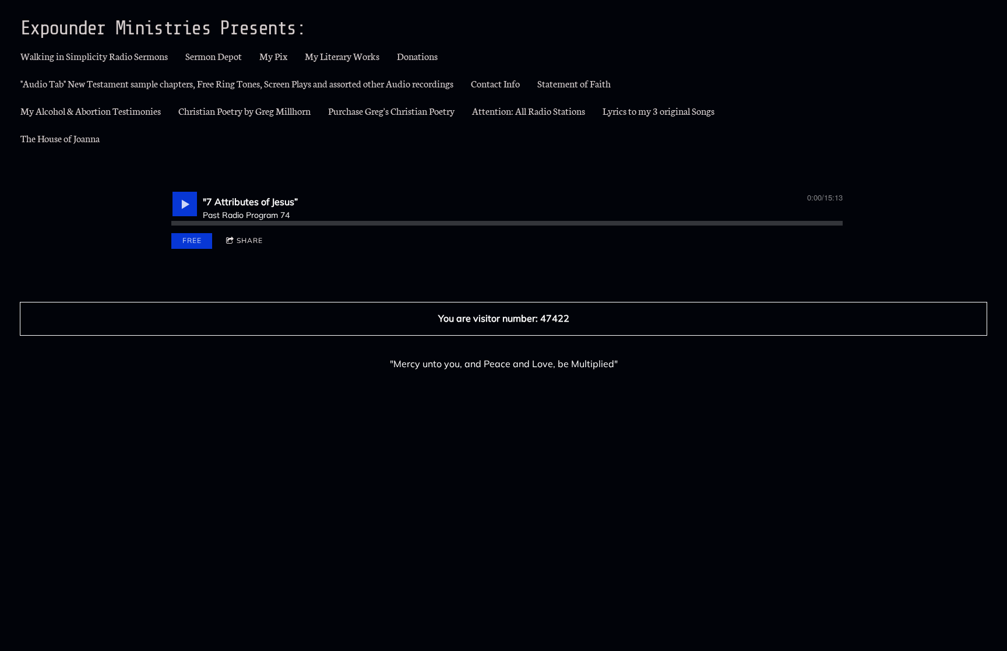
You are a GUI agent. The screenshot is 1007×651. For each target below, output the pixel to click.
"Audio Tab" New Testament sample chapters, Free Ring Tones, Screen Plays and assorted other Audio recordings (236, 83)
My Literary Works (342, 55)
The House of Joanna (60, 138)
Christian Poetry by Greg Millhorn (244, 110)
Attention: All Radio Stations (528, 110)
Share (250, 240)
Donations (417, 55)
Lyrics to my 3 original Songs (658, 110)
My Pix (273, 55)
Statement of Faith (574, 83)
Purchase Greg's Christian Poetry (391, 110)
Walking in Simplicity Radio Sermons (94, 55)
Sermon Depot (213, 55)
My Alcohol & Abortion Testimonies (90, 110)
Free (192, 240)
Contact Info (495, 83)
